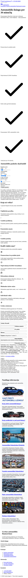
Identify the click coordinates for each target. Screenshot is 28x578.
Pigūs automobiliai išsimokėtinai (12, 494)
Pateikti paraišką (4, 187)
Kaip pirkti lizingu (8, 562)
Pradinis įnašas (4, 178)
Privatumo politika (8, 565)
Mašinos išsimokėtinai (8, 516)
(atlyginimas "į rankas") (8, 335)
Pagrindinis (3, 6)
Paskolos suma (4, 167)
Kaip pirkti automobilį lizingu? (11, 403)
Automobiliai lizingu (8, 555)
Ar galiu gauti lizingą (9, 563)
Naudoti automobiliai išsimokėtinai (13, 471)
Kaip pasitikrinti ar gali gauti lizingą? (13, 420)
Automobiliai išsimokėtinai (10, 556)
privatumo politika (10, 356)
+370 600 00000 (16, 1)
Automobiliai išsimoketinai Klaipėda (13, 445)
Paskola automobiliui (11, 6)
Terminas (3, 172)
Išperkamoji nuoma (20, 6)
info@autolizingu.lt (6, 1)
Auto (6, 4)
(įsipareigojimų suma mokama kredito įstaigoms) (12, 339)
